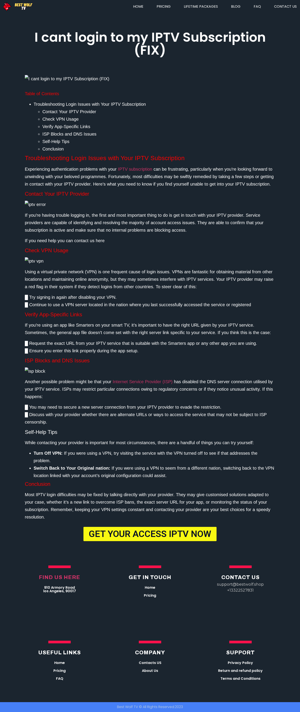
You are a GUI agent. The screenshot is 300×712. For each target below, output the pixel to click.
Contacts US (150, 662)
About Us (150, 670)
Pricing (150, 595)
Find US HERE (59, 577)
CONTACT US (285, 6)
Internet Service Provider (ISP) (143, 381)
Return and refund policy (240, 670)
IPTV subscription (135, 169)
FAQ (257, 6)
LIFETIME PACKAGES (201, 6)
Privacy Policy (240, 662)
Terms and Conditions (240, 678)
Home (150, 587)
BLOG (235, 6)
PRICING (164, 6)
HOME (138, 6)
